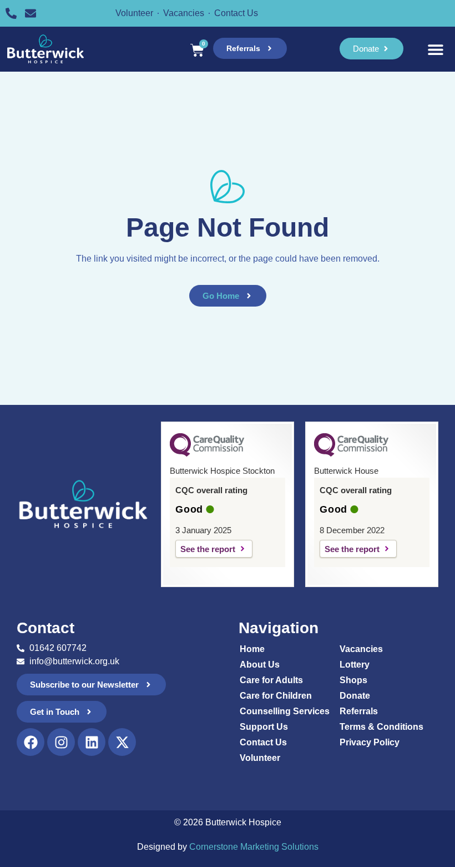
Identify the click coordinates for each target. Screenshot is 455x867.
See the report (207, 549)
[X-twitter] (122, 742)
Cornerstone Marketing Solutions (253, 846)
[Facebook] (30, 742)
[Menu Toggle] (435, 49)
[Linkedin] (91, 742)
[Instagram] (61, 742)
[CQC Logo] (207, 453)
